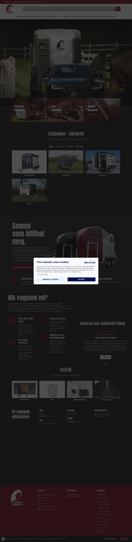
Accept (81, 279)
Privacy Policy (43, 274)
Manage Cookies (50, 279)
